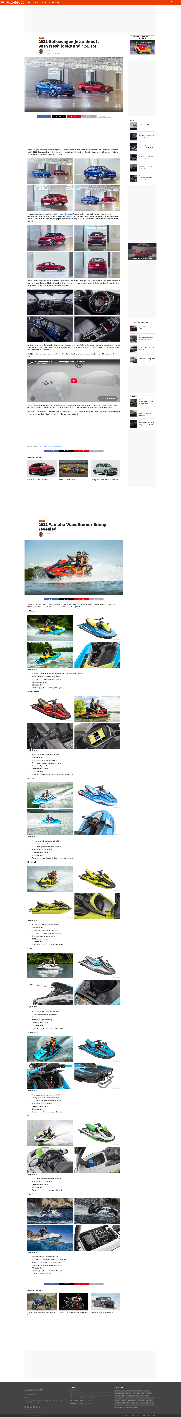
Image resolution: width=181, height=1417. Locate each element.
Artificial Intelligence (147, 1405)
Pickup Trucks (119, 1407)
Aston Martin (134, 1405)
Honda (117, 1400)
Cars (144, 1415)
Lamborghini (119, 1405)
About (127, 1415)
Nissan (123, 1402)
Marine (44, 1279)
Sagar (49, 50)
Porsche (117, 1395)
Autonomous (131, 1400)
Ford (137, 1395)
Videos (44, 2)
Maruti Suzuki (119, 1398)
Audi (123, 1395)
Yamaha (74, 1279)
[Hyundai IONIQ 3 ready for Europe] (42, 477)
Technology (141, 1400)
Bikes (149, 1415)
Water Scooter (67, 1279)
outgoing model (66, 214)
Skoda (117, 1402)
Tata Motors (129, 1398)
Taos (82, 405)
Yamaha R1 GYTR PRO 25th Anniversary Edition (73, 1312)
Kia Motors (149, 1402)
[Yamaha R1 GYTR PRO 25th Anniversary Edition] (73, 1310)
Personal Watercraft (54, 1279)
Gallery (36, 2)
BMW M (126, 1405)
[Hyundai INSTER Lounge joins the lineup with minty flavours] (105, 477)
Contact (132, 1415)
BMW (143, 1393)
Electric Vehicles (136, 1391)
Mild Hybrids (144, 1395)
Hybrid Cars (136, 1393)
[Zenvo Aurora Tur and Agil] (73, 477)
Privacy (139, 1415)
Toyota (128, 1393)
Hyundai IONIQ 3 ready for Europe (37, 479)
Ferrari (135, 1407)
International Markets (45, 446)
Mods (128, 1402)
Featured (146, 1391)
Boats (39, 1279)
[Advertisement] (90, 19)
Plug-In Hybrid (150, 1398)
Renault (123, 1400)
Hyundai (148, 1393)
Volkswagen (57, 446)
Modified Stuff (54, 2)
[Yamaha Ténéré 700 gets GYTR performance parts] (42, 1310)
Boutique (128, 1407)
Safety (142, 1402)
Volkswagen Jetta (36, 150)
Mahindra (149, 1400)
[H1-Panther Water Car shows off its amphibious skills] (105, 1310)
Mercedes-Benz (119, 1393)
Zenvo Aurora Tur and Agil (67, 479)
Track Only (135, 1402)
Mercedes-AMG (139, 1398)
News (29, 2)
